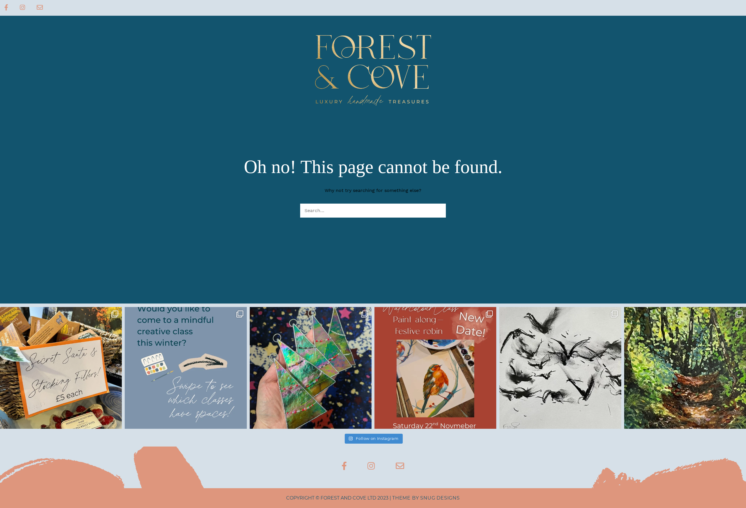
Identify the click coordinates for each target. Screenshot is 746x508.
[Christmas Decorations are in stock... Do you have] (311, 368)
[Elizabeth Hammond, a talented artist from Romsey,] (560, 368)
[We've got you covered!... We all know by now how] (61, 368)
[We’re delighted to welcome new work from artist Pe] (685, 368)
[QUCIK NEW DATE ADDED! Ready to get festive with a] (435, 368)
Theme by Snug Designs (426, 498)
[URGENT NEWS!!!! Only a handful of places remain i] (186, 368)
